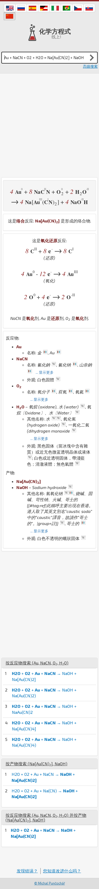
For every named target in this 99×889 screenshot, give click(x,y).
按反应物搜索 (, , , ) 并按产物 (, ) (46, 817)
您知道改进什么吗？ (62, 870)
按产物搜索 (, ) (36, 763)
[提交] (92, 57)
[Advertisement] (49, 125)
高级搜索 (90, 66)
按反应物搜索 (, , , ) (37, 662)
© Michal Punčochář (49, 883)
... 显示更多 (45, 372)
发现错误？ (27, 870)
